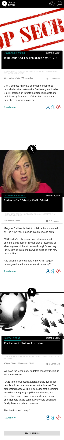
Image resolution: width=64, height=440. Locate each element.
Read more (10, 107)
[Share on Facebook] (48, 107)
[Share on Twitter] (53, 107)
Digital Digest (12, 338)
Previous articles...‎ (32, 433)
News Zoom (16, 71)
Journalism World (14, 53)
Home (6, 71)
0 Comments (54, 78)
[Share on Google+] (58, 107)
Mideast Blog (27, 78)
